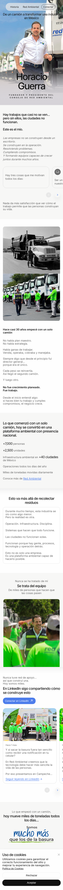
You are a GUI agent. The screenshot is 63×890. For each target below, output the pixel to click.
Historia (14, 6)
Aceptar (31, 882)
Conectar (48, 6)
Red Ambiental (31, 6)
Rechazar (31, 875)
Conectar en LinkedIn (19, 701)
